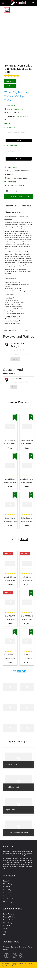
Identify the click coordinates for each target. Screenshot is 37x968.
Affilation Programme (10, 902)
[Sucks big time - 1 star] (11, 350)
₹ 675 (10, 487)
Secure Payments (8, 914)
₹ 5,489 (10, 585)
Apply (18, 159)
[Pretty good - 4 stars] (20, 350)
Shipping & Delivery (9, 917)
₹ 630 (27, 526)
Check (18, 140)
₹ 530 (27, 448)
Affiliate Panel (7, 935)
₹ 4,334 (26, 585)
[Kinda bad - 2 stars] (14, 350)
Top (18, 671)
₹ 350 (10, 448)
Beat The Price (8, 887)
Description (11, 206)
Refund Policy (26, 206)
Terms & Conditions (9, 920)
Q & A (26, 330)
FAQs (5, 932)
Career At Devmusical (10, 893)
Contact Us (6, 881)
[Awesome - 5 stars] (23, 350)
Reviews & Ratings (11, 330)
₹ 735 (10, 526)
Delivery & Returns (9, 896)
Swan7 (14, 167)
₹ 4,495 (10, 624)
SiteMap (5, 929)
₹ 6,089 (26, 624)
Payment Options (8, 890)
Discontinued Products (10, 899)
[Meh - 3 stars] (17, 350)
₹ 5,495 (10, 663)
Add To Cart (20, 196)
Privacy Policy (7, 884)
